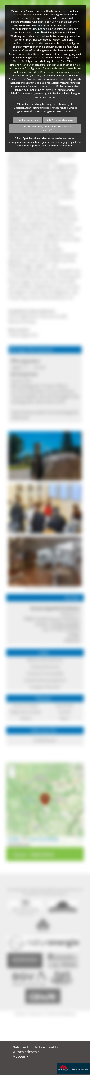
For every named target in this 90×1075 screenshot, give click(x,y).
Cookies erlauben (28, 120)
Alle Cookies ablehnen (60, 120)
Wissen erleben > (26, 1051)
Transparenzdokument (63, 108)
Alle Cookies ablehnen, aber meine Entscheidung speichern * (45, 128)
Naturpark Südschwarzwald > (36, 1047)
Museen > (20, 1056)
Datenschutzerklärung (27, 108)
